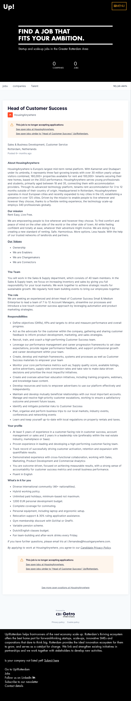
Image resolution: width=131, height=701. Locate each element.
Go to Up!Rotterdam (17, 669)
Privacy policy (58, 622)
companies (19, 86)
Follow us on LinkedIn (19, 677)
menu (120, 5)
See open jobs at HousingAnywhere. (35, 129)
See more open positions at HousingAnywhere (65, 587)
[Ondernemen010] (8, 6)
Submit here (51, 660)
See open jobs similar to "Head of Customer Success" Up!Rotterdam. (52, 133)
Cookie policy (73, 622)
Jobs (7, 673)
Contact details (14, 685)
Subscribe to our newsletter (21, 681)
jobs (5, 86)
